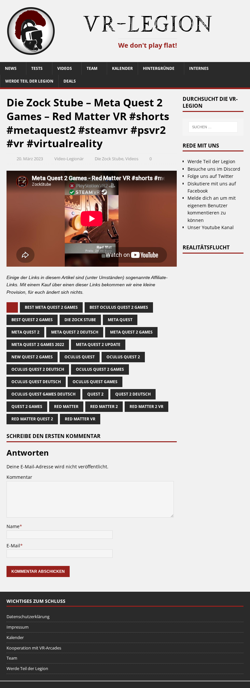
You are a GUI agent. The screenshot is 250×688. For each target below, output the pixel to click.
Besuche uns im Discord (214, 169)
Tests (37, 68)
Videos (64, 68)
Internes (199, 68)
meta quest (120, 319)
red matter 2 (104, 406)
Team (92, 68)
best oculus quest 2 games (119, 307)
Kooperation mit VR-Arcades (34, 648)
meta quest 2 (25, 332)
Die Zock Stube (109, 159)
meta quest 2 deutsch (74, 332)
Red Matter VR (80, 419)
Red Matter (66, 406)
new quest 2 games (32, 357)
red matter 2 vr (146, 406)
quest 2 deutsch (133, 394)
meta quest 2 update (98, 344)
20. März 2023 (30, 159)
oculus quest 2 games (100, 369)
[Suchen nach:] (213, 127)
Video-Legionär (69, 159)
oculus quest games (95, 381)
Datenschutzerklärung (28, 616)
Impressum (18, 627)
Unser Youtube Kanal (211, 227)
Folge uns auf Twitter (210, 176)
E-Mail (13, 545)
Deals (69, 81)
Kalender (122, 68)
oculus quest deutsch (36, 381)
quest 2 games (26, 406)
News (11, 68)
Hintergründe (158, 68)
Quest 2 (95, 394)
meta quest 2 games (131, 332)
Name (13, 526)
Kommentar (19, 477)
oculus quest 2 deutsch (37, 369)
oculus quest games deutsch (43, 394)
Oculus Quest (79, 357)
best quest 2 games (32, 319)
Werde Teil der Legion (29, 81)
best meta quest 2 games (51, 307)
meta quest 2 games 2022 (37, 344)
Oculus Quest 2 (123, 357)
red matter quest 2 (32, 419)
